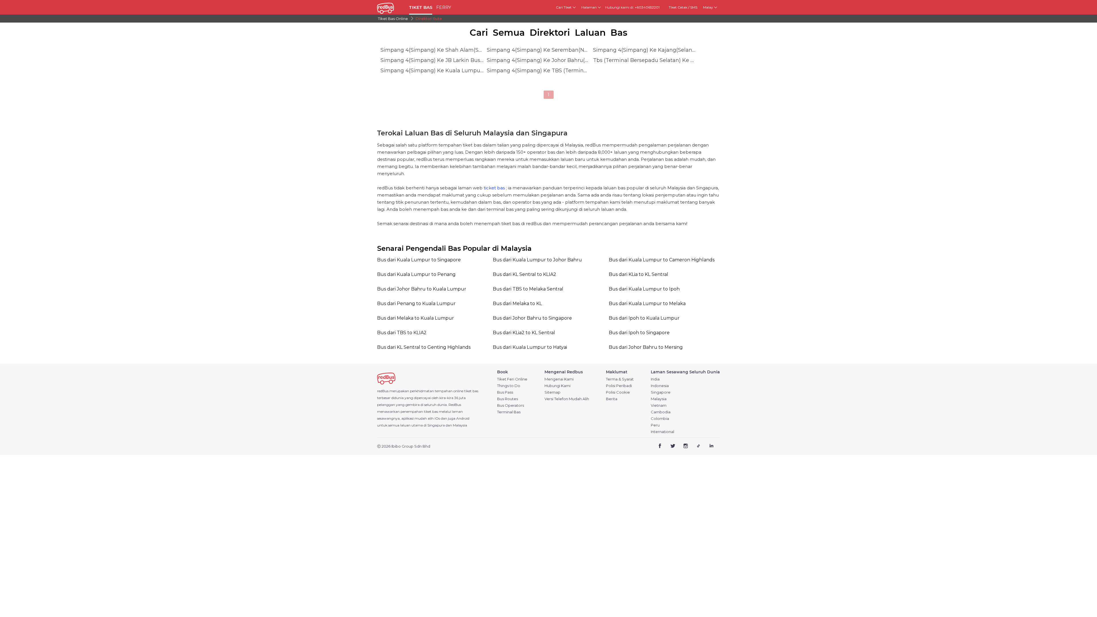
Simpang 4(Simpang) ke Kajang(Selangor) (647, 50)
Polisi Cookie (618, 392)
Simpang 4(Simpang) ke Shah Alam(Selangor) (440, 50)
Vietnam (658, 405)
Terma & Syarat (620, 379)
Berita (611, 399)
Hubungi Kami (557, 386)
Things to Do (508, 386)
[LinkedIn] (711, 446)
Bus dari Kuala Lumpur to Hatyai (530, 347)
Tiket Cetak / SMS (683, 7)
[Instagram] (686, 446)
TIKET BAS (420, 7)
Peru (655, 425)
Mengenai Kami (559, 379)
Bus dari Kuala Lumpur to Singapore (419, 260)
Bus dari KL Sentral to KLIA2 (524, 274)
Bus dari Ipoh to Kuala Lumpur (644, 318)
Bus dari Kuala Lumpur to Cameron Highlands (661, 260)
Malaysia (658, 399)
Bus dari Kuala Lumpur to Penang (416, 274)
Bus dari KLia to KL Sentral (638, 274)
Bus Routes (507, 399)
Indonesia (660, 386)
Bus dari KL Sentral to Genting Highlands (424, 347)
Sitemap (552, 392)
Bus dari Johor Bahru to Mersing (646, 347)
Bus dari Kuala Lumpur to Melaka (647, 303)
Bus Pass (505, 392)
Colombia (660, 418)
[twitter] (673, 446)
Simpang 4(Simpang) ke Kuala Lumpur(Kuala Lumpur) (452, 70)
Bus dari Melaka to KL (517, 303)
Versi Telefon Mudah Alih (567, 399)
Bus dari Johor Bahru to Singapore (532, 318)
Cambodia (660, 412)
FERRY (443, 7)
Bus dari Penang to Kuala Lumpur (416, 303)
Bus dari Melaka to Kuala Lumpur (415, 318)
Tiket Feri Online (512, 379)
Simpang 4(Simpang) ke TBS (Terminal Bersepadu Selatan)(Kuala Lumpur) (583, 70)
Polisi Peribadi (619, 386)
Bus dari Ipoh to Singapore (639, 332)
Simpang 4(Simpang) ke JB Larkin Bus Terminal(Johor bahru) (460, 60)
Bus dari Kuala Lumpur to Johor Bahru (537, 260)
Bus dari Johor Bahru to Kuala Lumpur (421, 289)
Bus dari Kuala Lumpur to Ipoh (644, 289)
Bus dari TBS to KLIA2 (402, 332)
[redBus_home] (391, 7)
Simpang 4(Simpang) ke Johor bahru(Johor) (544, 60)
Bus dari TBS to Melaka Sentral (528, 289)
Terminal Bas (509, 412)
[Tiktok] (698, 446)
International (662, 432)
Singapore (660, 392)
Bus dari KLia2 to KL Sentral (524, 332)
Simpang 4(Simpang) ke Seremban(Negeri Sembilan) (556, 50)
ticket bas (494, 188)
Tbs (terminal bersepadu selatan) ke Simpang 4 (656, 60)
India (655, 379)
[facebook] (660, 446)
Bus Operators (510, 405)
